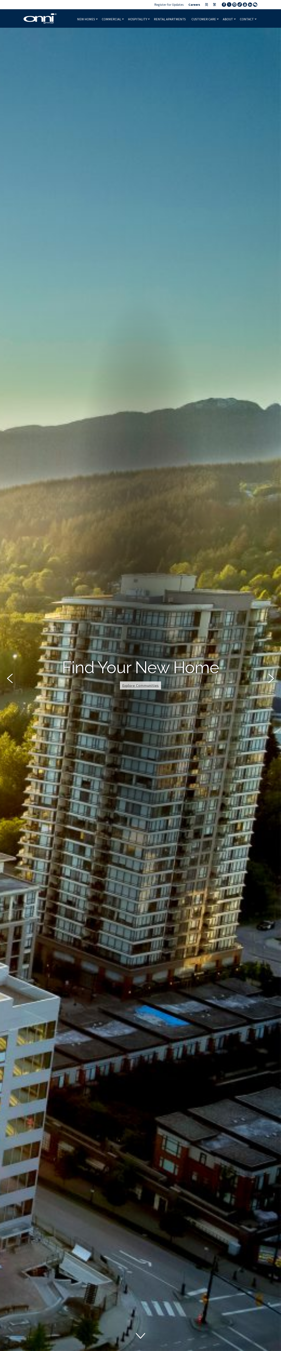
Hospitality (138, 19)
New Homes (86, 19)
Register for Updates (169, 4)
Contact (247, 19)
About (228, 19)
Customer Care (204, 19)
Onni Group (40, 18)
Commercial (112, 19)
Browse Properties (140, 695)
